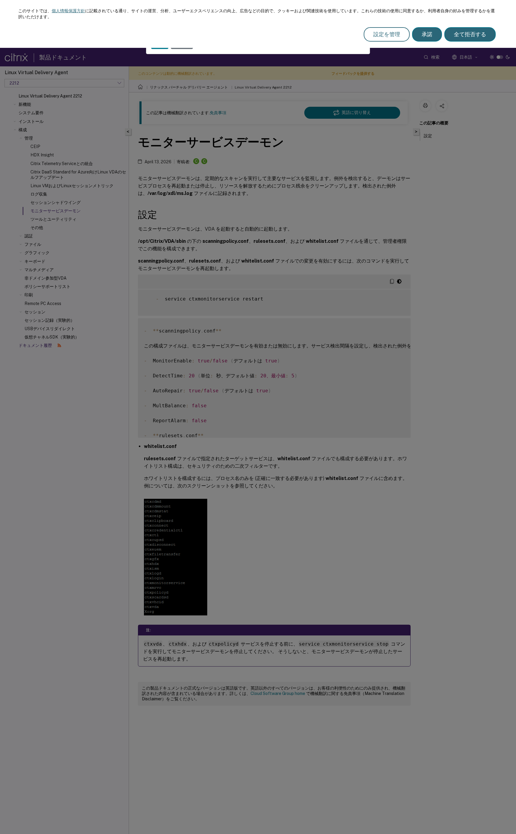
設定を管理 (386, 34)
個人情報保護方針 (68, 10)
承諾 (427, 34)
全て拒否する (470, 34)
